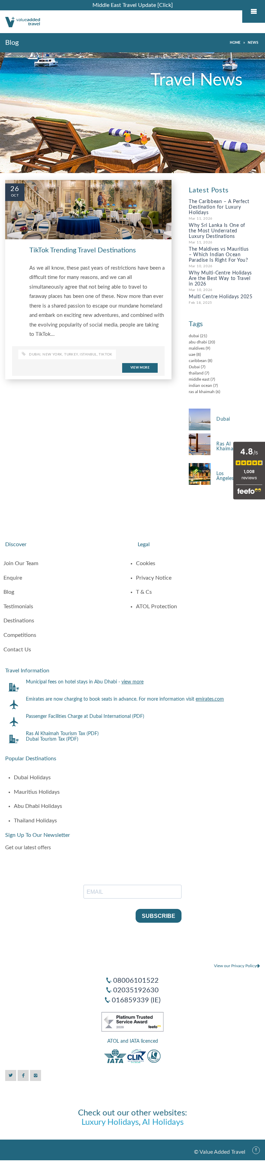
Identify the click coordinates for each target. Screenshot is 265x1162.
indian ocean (200, 385)
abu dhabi (198, 342)
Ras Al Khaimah (226, 446)
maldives (197, 348)
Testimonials (18, 606)
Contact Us (17, 649)
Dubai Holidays (32, 777)
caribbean (198, 361)
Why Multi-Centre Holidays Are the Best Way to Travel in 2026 (220, 279)
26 (14, 189)
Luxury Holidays (110, 1122)
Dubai (194, 367)
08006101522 (136, 980)
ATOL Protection (156, 606)
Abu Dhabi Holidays (38, 806)
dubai (34, 354)
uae (192, 354)
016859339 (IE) (136, 1000)
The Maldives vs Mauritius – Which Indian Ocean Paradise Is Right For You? (219, 255)
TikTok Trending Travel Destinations (82, 250)
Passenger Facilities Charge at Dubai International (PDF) (85, 716)
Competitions (19, 635)
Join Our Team (20, 563)
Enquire (12, 578)
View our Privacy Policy (235, 966)
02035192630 (136, 990)
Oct (15, 195)
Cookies (145, 563)
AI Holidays (163, 1122)
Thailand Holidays (35, 820)
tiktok (105, 354)
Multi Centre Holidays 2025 (221, 296)
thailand (196, 373)
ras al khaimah (202, 392)
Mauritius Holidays (37, 792)
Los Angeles (225, 476)
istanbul (88, 354)
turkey (71, 354)
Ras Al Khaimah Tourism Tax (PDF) (62, 733)
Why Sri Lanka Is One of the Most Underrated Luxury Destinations (217, 231)
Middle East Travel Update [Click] (132, 5)
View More (139, 367)
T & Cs (144, 592)
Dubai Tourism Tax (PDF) (52, 739)
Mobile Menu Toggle (253, 11)
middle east (199, 379)
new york (52, 354)
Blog (8, 592)
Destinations (18, 620)
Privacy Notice (153, 578)
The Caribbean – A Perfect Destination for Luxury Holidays (219, 207)
